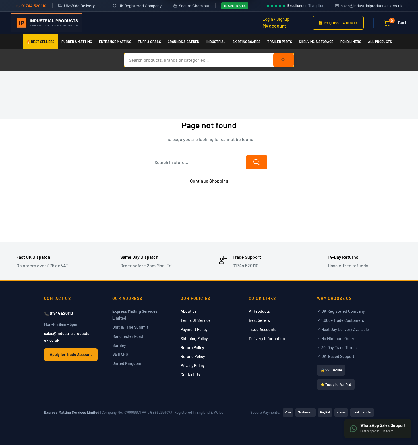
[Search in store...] (256, 162)
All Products (380, 42)
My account (274, 25)
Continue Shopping (209, 180)
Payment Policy (194, 329)
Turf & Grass (149, 42)
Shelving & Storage (316, 42)
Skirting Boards (247, 42)
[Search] (283, 60)
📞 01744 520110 (58, 313)
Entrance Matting (115, 42)
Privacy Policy (193, 365)
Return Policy (192, 347)
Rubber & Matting (76, 42)
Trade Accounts (262, 329)
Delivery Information (267, 338)
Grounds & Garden (184, 42)
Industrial (216, 42)
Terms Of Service (196, 320)
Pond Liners (350, 42)
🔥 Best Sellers (40, 42)
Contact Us (190, 374)
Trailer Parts (279, 42)
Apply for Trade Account (71, 354)
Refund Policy (193, 356)
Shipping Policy (194, 338)
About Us (189, 311)
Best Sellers (259, 320)
